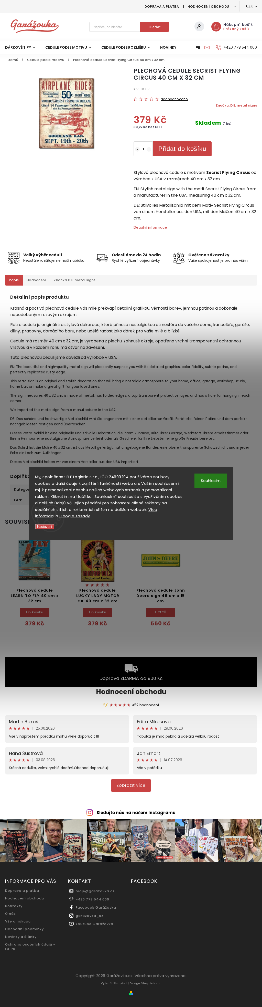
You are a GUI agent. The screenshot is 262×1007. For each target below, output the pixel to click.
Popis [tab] (14, 280)
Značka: (236, 105)
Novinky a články (21, 937)
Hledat (155, 27)
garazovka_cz (89, 916)
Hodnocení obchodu (208, 6)
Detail (160, 612)
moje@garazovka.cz (95, 891)
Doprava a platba (162, 6)
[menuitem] (22, 47)
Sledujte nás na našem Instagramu (136, 813)
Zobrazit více (131, 785)
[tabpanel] (34, 586)
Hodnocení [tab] (36, 280)
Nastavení (44, 527)
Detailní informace (150, 227)
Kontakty (14, 906)
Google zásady (74, 516)
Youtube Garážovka (94, 924)
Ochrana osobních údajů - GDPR (30, 946)
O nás (10, 913)
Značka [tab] (75, 280)
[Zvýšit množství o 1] (149, 149)
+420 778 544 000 (92, 899)
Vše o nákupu (18, 921)
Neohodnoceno (174, 99)
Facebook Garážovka (96, 907)
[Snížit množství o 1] (137, 149)
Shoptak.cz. (151, 983)
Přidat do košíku (182, 148)
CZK (249, 6)
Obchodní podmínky (24, 929)
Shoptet (120, 983)
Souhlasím (211, 480)
